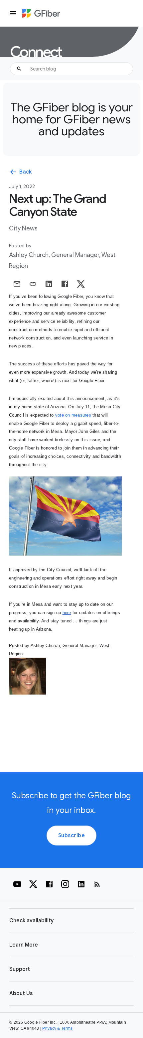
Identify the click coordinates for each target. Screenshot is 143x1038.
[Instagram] (65, 884)
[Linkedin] (81, 884)
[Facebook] (49, 884)
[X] (33, 884)
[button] (71, 921)
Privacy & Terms (57, 1028)
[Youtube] (17, 884)
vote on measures (73, 415)
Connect (35, 52)
